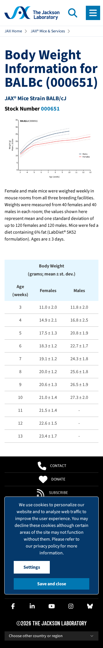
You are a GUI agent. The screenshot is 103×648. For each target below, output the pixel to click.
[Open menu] (93, 13)
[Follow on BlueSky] (89, 606)
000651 (50, 109)
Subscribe (58, 493)
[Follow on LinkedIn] (32, 606)
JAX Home (13, 31)
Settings (31, 567)
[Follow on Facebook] (13, 606)
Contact (58, 466)
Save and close (51, 584)
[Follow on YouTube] (51, 606)
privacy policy (46, 546)
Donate (58, 479)
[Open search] (72, 12)
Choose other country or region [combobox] (36, 636)
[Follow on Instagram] (70, 606)
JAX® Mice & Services (48, 31)
